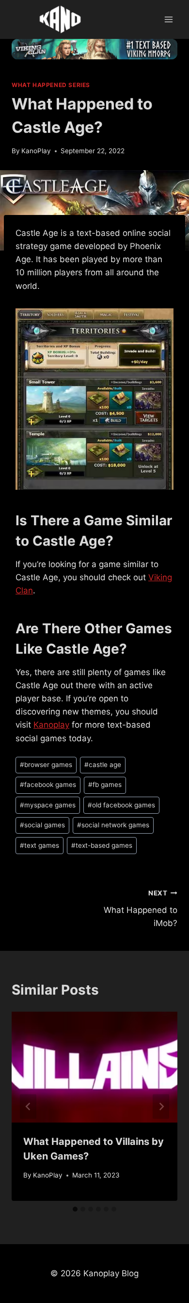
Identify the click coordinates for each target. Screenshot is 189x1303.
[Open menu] (168, 19)
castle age (102, 764)
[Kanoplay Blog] (60, 19)
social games (42, 825)
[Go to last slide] (28, 1106)
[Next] (161, 1106)
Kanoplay (51, 725)
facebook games (48, 784)
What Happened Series (51, 85)
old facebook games (121, 805)
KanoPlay (36, 151)
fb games (105, 784)
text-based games (101, 845)
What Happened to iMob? (140, 908)
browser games (46, 764)
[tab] (75, 1209)
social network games (113, 825)
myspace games (48, 805)
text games (39, 845)
